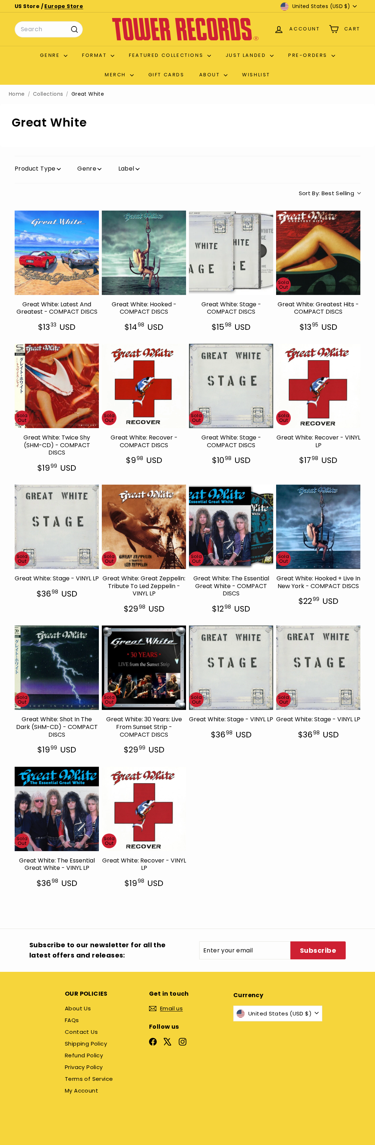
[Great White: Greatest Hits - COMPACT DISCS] (318, 253)
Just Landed (247, 55)
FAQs (72, 1020)
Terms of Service (89, 1079)
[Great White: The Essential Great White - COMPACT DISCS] (231, 527)
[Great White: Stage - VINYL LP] (57, 527)
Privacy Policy (84, 1067)
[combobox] (49, 29)
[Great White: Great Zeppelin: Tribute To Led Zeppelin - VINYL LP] (144, 527)
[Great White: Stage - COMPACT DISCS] (231, 253)
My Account (81, 1090)
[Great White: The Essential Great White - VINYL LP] (57, 809)
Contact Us (81, 1032)
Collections (48, 94)
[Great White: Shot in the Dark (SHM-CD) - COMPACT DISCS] (57, 668)
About (210, 74)
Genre (51, 55)
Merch (116, 74)
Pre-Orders (309, 55)
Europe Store (63, 6)
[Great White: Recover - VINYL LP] (318, 386)
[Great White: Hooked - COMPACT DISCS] (144, 253)
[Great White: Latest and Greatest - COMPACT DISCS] (57, 253)
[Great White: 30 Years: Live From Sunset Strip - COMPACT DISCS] (144, 668)
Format (95, 55)
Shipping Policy (86, 1043)
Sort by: (326, 193)
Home (17, 94)
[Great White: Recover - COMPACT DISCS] (144, 386)
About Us (78, 1008)
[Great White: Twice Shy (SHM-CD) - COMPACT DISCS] (57, 386)
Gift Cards (166, 74)
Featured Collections (167, 55)
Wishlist (256, 74)
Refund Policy (84, 1055)
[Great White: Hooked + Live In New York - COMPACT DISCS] (318, 527)
